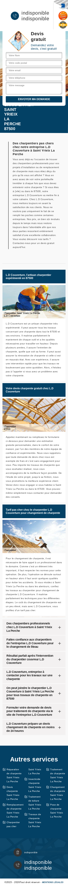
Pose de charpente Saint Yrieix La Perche (56, 810)
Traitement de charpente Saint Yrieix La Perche (57, 775)
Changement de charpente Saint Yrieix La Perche (57, 793)
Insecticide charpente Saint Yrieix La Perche (34, 785)
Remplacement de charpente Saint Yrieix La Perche (14, 810)
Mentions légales (53, 882)
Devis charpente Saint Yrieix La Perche (13, 793)
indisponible (35, 13)
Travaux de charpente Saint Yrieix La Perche (34, 820)
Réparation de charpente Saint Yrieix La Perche (14, 775)
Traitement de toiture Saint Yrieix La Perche (34, 802)
